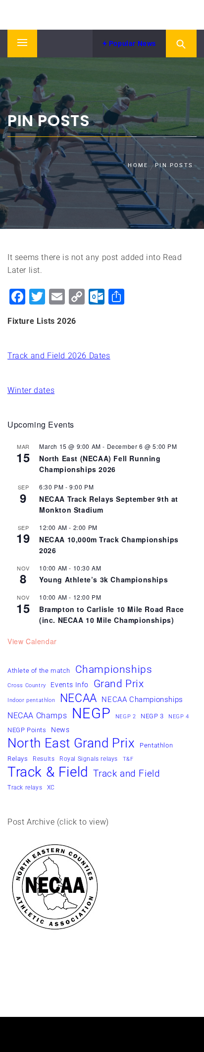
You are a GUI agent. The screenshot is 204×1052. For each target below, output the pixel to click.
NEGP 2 (125, 716)
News (60, 730)
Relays (17, 758)
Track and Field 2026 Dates (58, 355)
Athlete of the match (38, 670)
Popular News (131, 43)
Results (43, 758)
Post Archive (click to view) (58, 822)
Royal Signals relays (88, 758)
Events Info (70, 685)
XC (51, 787)
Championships (114, 669)
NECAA (78, 698)
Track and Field (126, 773)
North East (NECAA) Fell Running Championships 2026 (100, 464)
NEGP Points (27, 730)
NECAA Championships (142, 699)
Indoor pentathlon (31, 700)
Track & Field (48, 772)
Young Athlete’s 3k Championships (103, 579)
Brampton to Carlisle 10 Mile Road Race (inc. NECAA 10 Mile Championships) (111, 614)
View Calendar (32, 641)
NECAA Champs (37, 715)
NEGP (91, 713)
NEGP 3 (152, 716)
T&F (128, 759)
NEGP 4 (178, 716)
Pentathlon (156, 745)
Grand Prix (119, 684)
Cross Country (26, 685)
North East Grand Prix (71, 743)
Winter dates (30, 390)
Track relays (24, 787)
